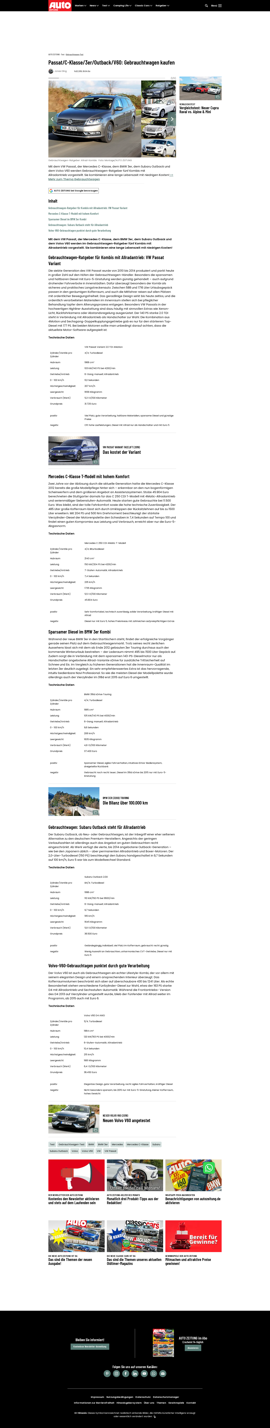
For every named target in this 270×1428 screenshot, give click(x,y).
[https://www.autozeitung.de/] (60, 5)
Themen (161, 1402)
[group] (112, 131)
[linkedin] (135, 1373)
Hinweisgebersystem (129, 1402)
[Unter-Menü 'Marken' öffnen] (85, 5)
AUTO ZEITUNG (54, 54)
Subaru (156, 1144)
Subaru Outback (59, 1151)
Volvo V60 (87, 1151)
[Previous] (52, 119)
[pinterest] (107, 1373)
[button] (112, 215)
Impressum (97, 1397)
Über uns (149, 1402)
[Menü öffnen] (220, 5)
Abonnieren (193, 1347)
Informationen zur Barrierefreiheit (94, 1402)
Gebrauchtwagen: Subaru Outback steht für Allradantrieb (78, 225)
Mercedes (117, 1144)
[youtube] (144, 1373)
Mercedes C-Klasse (137, 1144)
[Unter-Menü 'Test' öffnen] (109, 5)
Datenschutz (143, 1397)
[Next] (172, 119)
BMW (91, 1144)
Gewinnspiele (176, 1402)
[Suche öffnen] (206, 5)
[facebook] (125, 1373)
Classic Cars (142, 6)
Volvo (75, 1151)
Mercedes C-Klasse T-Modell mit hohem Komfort (73, 213)
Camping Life (121, 6)
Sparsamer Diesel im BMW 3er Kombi (67, 219)
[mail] (162, 1373)
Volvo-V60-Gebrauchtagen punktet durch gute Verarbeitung (79, 230)
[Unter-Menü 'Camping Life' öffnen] (130, 5)
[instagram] (116, 1373)
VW (99, 1151)
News (93, 6)
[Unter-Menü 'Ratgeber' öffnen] (168, 5)
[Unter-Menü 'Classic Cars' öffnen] (151, 5)
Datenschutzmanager (166, 1397)
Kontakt (191, 1402)
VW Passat (110, 1151)
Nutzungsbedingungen (119, 1397)
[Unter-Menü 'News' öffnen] (97, 5)
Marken (79, 6)
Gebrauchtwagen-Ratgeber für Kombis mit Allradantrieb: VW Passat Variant (87, 208)
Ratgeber (161, 6)
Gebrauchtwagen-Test (74, 54)
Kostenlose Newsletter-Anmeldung (89, 1346)
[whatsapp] (153, 1373)
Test (104, 6)
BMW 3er (103, 1144)
